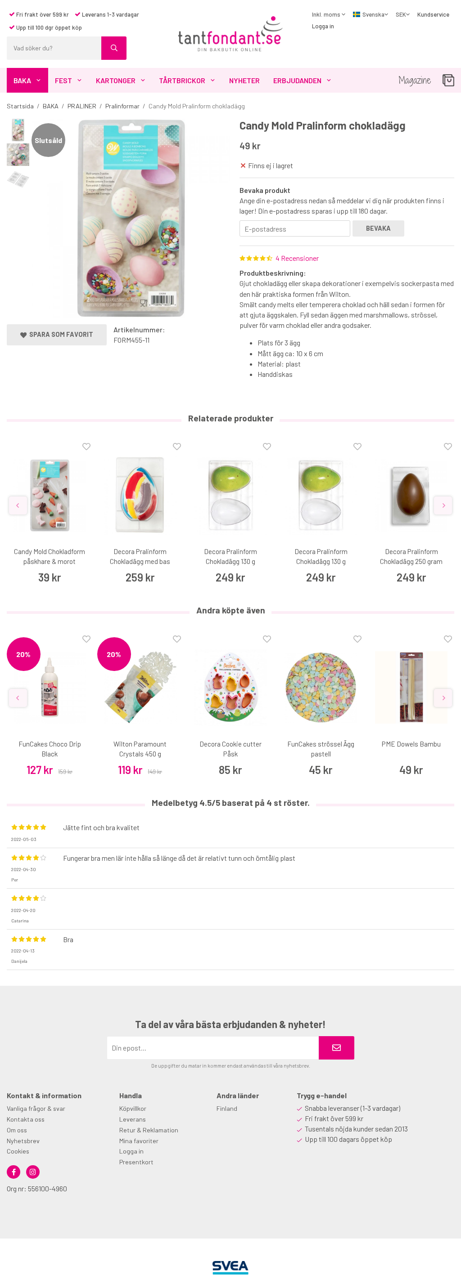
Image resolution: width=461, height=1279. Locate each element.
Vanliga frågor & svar (36, 1108)
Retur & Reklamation (148, 1130)
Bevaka (378, 228)
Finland (227, 1108)
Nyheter (244, 80)
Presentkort (136, 1162)
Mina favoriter (138, 1141)
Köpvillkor (132, 1108)
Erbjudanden (297, 80)
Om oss (17, 1130)
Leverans (132, 1119)
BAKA (22, 80)
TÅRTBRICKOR (182, 80)
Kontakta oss (26, 1119)
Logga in (323, 26)
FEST (63, 80)
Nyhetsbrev (23, 1141)
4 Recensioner (297, 258)
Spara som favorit (60, 334)
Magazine (414, 80)
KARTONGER (116, 80)
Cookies (18, 1151)
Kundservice (433, 14)
